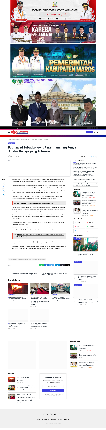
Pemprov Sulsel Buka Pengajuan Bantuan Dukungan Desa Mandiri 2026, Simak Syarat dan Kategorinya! (90, 211)
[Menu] (9, 132)
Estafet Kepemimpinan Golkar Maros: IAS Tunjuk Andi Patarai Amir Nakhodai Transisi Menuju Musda (26, 386)
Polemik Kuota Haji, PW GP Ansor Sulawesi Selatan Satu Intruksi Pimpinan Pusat (89, 194)
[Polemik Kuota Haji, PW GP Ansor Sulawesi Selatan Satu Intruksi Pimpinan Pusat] (76, 194)
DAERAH (55, 132)
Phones (60, 418)
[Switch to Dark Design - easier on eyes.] (95, 132)
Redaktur (79, 258)
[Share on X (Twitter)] (91, 156)
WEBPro (59, 422)
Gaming (22, 128)
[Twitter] (3, 190)
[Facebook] (3, 187)
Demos (9, 128)
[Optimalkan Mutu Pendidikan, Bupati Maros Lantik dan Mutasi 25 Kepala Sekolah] (76, 202)
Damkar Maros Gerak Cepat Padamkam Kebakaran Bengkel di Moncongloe (17, 299)
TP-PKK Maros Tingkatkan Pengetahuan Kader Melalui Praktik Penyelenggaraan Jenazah (61, 299)
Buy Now (27, 128)
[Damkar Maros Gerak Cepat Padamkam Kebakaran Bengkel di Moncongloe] (18, 288)
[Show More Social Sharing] (96, 156)
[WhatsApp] (3, 183)
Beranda (10, 139)
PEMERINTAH (41, 132)
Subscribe (89, 132)
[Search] (97, 132)
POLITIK (49, 132)
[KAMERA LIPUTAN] (19, 132)
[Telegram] (3, 194)
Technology (15, 128)
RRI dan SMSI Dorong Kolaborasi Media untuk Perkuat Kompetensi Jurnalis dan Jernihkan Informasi (39, 325)
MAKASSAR (11, 143)
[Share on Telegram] (94, 156)
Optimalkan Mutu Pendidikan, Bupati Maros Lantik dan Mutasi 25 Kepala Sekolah (89, 202)
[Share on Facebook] (89, 156)
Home (38, 418)
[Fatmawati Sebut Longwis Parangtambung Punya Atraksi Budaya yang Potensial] (22, 161)
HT (13, 156)
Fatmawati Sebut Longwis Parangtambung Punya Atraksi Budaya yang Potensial (27, 259)
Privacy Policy (52, 394)
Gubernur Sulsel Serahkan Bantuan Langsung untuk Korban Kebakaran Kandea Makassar (18, 325)
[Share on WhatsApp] (87, 156)
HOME (33, 132)
